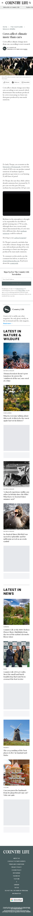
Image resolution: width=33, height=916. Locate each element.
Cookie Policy (16, 870)
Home (5, 27)
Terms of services (20, 288)
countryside (14, 263)
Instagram (16, 873)
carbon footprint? (20, 238)
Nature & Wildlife (9, 29)
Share (7, 82)
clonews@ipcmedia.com (11, 261)
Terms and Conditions (16, 864)
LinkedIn (16, 885)
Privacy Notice (22, 290)
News (25, 49)
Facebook (16, 876)
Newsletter (26, 82)
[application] (16, 201)
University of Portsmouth (11, 167)
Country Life (12, 47)
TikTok (16, 888)
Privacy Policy (16, 867)
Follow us (16, 82)
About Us (16, 858)
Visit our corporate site (20, 908)
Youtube (16, 879)
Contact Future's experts (16, 861)
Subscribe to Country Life (11, 7)
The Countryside (16, 27)
